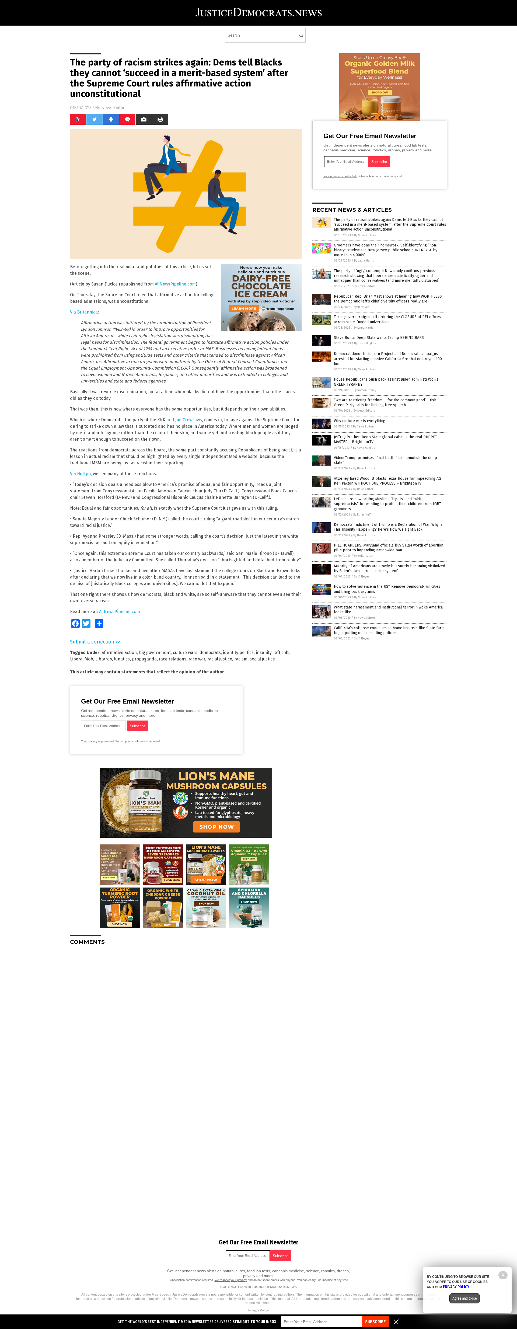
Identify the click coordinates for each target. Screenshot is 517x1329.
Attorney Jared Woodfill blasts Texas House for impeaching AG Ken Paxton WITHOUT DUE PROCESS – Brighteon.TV (387, 481)
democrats (210, 652)
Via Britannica (84, 312)
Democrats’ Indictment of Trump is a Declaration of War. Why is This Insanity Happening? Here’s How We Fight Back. (388, 527)
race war (196, 659)
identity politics (238, 652)
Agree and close (464, 1298)
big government (155, 652)
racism (240, 659)
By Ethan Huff (362, 514)
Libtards (103, 659)
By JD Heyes (361, 307)
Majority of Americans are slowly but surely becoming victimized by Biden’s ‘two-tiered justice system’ (389, 568)
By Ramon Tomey (365, 390)
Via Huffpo (80, 473)
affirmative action (119, 652)
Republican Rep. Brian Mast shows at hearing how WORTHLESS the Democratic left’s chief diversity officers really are (388, 299)
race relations (172, 659)
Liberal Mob (81, 659)
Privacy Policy (258, 1310)
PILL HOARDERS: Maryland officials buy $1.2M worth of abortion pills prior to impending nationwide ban (388, 547)
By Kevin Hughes (365, 343)
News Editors (113, 107)
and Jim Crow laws (184, 419)
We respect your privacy (231, 1280)
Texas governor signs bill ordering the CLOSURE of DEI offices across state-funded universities (387, 319)
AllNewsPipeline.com (175, 284)
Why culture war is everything (359, 421)
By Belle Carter (363, 489)
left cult (281, 652)
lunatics (122, 659)
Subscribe (375, 1321)
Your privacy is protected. (97, 741)
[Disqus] (186, 1016)
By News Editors (365, 235)
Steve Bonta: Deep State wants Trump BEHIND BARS (379, 337)
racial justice (219, 659)
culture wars (185, 652)
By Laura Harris (364, 260)
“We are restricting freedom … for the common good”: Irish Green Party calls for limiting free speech (385, 402)
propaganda (144, 659)
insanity (263, 652)
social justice (262, 659)
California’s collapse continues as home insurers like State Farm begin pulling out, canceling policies (389, 630)
